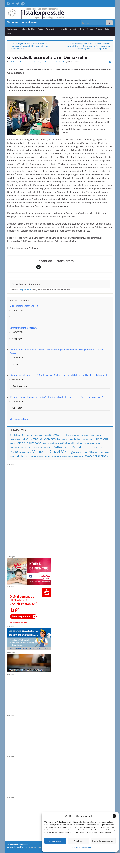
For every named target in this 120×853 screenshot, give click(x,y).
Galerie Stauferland (28, 443)
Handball (77, 443)
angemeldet (26, 289)
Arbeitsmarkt (62, 29)
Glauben (56, 443)
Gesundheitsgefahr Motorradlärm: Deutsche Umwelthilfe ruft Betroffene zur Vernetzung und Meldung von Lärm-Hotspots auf (88, 46)
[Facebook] (13, 3)
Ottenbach (94, 452)
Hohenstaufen (16, 447)
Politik (40, 29)
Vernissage (62, 456)
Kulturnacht (67, 448)
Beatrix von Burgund (41, 435)
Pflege (12, 456)
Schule (81, 29)
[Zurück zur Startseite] (60, 13)
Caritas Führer (75, 435)
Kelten (26, 448)
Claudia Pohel (100, 435)
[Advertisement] (29, 510)
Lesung (14, 452)
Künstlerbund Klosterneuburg (93, 448)
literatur (22, 452)
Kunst (77, 447)
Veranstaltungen (29, 22)
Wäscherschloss (96, 456)
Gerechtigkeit (47, 443)
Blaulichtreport (12, 29)
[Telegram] (23, 3)
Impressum (86, 847)
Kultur (106, 29)
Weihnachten (73, 456)
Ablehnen (78, 841)
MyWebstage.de (35, 847)
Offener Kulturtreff (80, 452)
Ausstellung (15, 435)
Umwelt (73, 29)
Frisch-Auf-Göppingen (81, 439)
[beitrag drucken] (110, 62)
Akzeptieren (55, 841)
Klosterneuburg (43, 447)
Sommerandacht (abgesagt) (23, 327)
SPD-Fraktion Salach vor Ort (24, 305)
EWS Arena (31, 439)
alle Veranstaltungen (20, 418)
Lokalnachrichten (28, 29)
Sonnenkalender (43, 456)
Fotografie (62, 439)
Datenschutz (76, 847)
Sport (9, 33)
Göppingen (66, 443)
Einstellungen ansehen (103, 841)
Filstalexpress (13, 22)
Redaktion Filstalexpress (20, 62)
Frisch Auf (101, 439)
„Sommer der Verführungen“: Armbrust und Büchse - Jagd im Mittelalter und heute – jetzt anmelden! (60, 375)
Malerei (28, 452)
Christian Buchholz (87, 435)
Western (81, 456)
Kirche (31, 448)
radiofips (20, 456)
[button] (114, 816)
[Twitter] (17, 3)
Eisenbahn (20, 439)
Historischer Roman (92, 443)
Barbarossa (26, 435)
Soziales (90, 29)
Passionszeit (104, 452)
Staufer (53, 456)
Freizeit (99, 29)
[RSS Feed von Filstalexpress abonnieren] (8, 3)
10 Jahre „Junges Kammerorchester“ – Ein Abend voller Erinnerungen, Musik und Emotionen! (56, 397)
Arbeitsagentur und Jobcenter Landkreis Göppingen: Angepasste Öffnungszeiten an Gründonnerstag (29, 46)
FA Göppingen (48, 439)
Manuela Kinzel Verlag (52, 451)
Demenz (13, 439)
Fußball (12, 443)
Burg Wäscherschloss (59, 435)
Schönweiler (31, 456)
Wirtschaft (50, 29)
